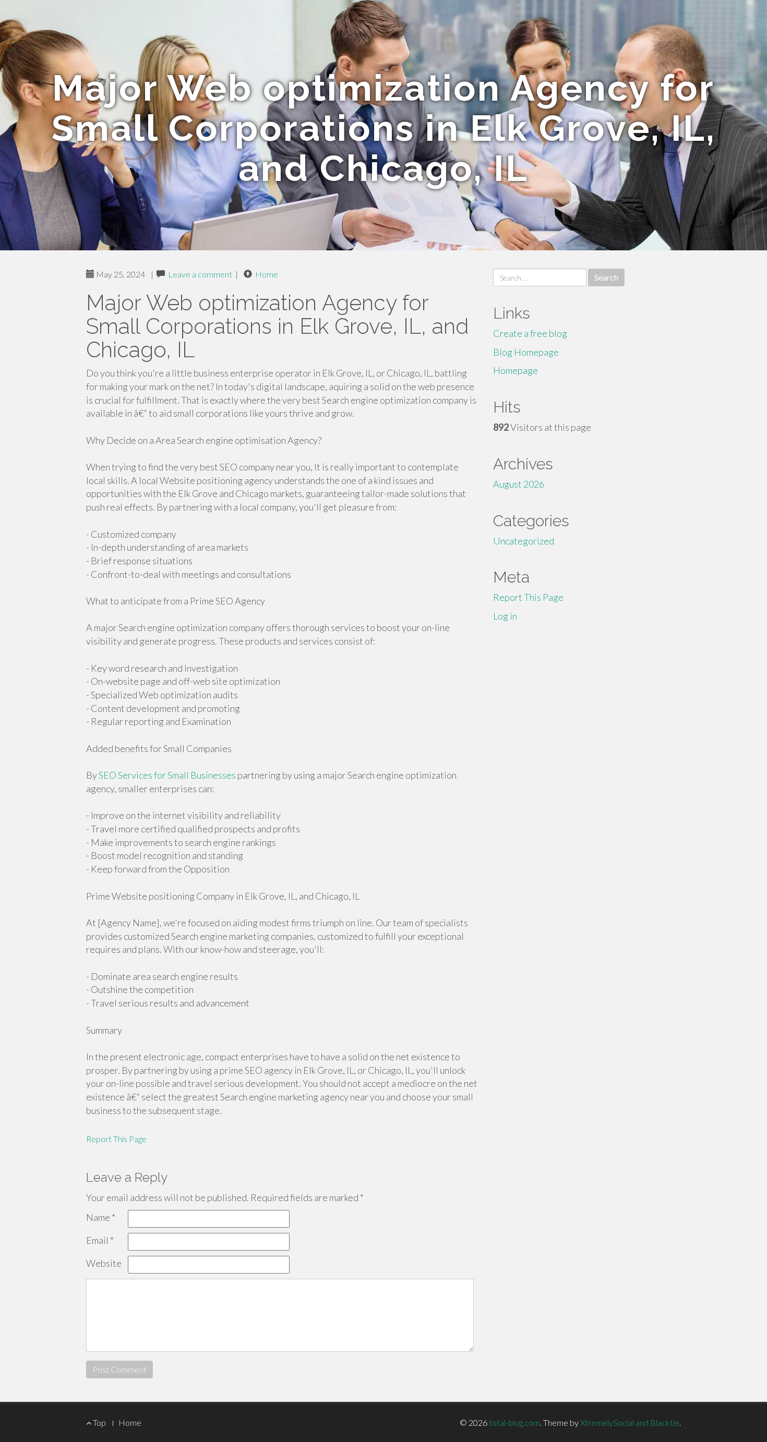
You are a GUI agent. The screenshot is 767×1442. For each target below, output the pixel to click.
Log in (505, 616)
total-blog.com (514, 1422)
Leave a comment (200, 274)
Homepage (515, 370)
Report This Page (116, 1139)
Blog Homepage (526, 352)
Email (100, 1240)
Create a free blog (530, 333)
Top (98, 1422)
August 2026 (518, 484)
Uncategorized (523, 541)
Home (266, 274)
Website (104, 1263)
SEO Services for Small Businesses (167, 775)
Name (100, 1217)
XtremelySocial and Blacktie (629, 1422)
